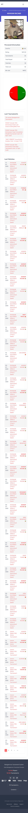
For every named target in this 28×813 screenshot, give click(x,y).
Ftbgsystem (20, 801)
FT (2, 4)
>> (17, 750)
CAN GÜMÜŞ (22, 352)
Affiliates (16, 804)
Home (5, 10)
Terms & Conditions (14, 806)
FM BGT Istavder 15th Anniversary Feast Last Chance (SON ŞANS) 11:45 (12, 124)
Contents (13, 789)
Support (21, 804)
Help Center (9, 804)
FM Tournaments (13, 785)
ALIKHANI (21, 658)
